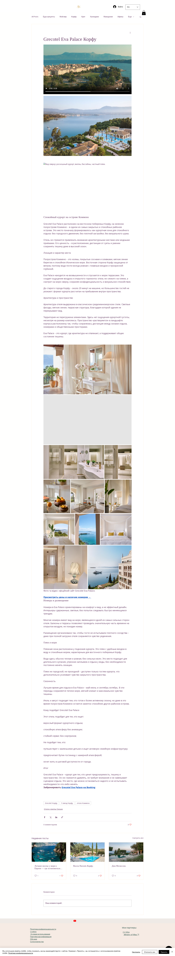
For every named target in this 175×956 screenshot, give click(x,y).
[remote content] (87, 794)
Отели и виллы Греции (53, 809)
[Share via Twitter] (50, 817)
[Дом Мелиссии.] (126, 852)
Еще (130, 17)
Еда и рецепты (49, 17)
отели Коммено (83, 803)
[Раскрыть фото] (87, 369)
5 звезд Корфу (67, 803)
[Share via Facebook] (44, 817)
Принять (164, 952)
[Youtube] (74, 920)
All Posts (35, 17)
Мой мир (63, 17)
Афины (120, 17)
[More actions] (130, 32)
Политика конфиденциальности (20, 953)
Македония (108, 17)
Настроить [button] (136, 952)
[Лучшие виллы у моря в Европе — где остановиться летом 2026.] (49, 852)
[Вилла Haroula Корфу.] (87, 852)
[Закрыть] (172, 952)
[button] (144, 12)
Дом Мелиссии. (119, 866)
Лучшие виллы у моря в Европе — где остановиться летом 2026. (47, 867)
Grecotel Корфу (51, 803)
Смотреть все (137, 838)
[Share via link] (62, 817)
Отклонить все (149, 952)
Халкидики (94, 17)
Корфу (74, 17)
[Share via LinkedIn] (56, 817)
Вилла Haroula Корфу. (83, 866)
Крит (83, 17)
